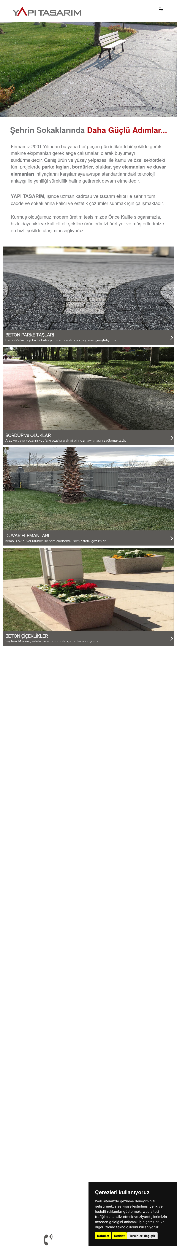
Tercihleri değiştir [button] (142, 1236)
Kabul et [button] (103, 1236)
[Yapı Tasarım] (47, 8)
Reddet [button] (119, 1236)
